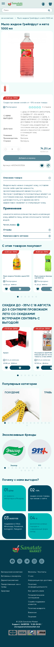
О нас (30, 576)
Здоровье (5, 591)
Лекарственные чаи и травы (10, 585)
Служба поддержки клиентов (36, 603)
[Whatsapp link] (41, 561)
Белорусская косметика (11, 572)
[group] (20, 405)
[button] (18, 297)
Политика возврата (36, 608)
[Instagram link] (34, 561)
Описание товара (12, 178)
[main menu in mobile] (3, 3)
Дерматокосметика (9, 580)
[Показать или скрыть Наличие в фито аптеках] (49, 236)
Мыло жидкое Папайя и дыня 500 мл (16, 277)
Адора (5, 353)
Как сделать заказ (36, 591)
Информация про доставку (40, 580)
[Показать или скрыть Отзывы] (49, 230)
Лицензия (32, 617)
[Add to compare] (48, 165)
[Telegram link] (27, 561)
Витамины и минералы (11, 576)
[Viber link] (12, 561)
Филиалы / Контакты (37, 572)
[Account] (43, 3)
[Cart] (50, 4)
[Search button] (49, 10)
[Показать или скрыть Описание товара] (49, 178)
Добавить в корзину (27, 158)
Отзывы (7, 230)
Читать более (9, 225)
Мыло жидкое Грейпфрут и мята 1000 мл (35, 18)
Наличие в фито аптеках (15, 236)
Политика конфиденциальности (37, 585)
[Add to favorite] (42, 165)
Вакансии (32, 612)
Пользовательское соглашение (36, 596)
